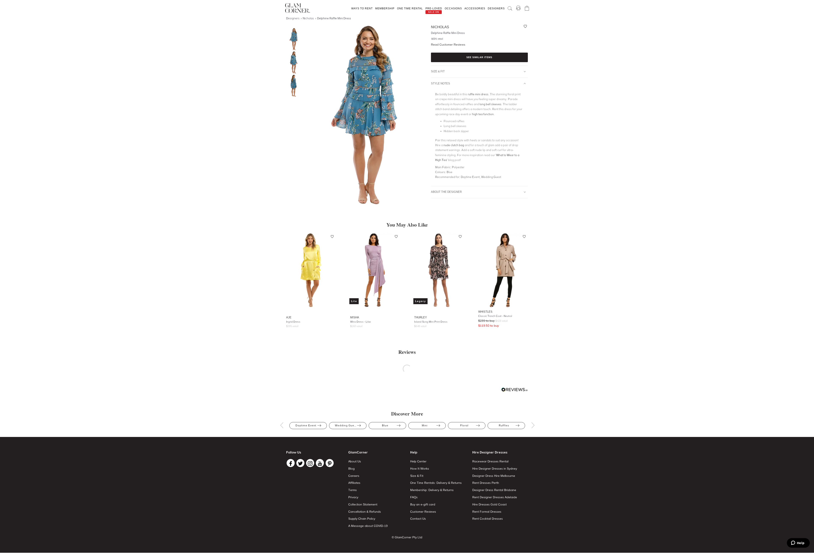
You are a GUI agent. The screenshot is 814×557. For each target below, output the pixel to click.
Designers (496, 8)
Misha (354, 317)
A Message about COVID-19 (367, 526)
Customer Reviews (423, 512)
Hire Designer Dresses (489, 452)
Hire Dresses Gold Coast (489, 504)
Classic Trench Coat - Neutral (495, 316)
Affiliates (354, 483)
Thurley (420, 317)
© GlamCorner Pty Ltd (407, 537)
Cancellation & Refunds (364, 512)
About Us (354, 461)
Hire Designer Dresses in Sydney (494, 468)
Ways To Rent (362, 8)
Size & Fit (438, 71)
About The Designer (446, 191)
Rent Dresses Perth (485, 483)
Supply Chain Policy (361, 519)
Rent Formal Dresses (486, 512)
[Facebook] (291, 463)
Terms (352, 490)
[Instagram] (310, 463)
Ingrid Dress (293, 321)
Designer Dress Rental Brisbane (494, 490)
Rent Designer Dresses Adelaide (494, 497)
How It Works (419, 468)
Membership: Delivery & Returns (432, 490)
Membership (384, 8)
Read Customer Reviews (448, 44)
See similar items (479, 57)
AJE (288, 317)
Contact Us (418, 519)
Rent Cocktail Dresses (487, 519)
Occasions (453, 8)
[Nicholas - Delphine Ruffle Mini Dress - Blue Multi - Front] (292, 39)
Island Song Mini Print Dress (430, 321)
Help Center (418, 461)
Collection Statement (362, 504)
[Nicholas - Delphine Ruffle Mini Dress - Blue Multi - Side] (292, 62)
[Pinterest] (330, 463)
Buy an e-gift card (422, 504)
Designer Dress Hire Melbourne (493, 476)
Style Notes (440, 83)
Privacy (353, 497)
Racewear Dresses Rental (490, 461)
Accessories (474, 8)
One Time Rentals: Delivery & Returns (436, 483)
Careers (353, 476)
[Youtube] (320, 463)
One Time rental (410, 8)
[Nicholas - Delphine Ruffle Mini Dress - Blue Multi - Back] (292, 86)
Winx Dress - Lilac (360, 321)
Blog (351, 468)
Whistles (485, 311)
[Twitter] (300, 463)
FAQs (414, 497)
